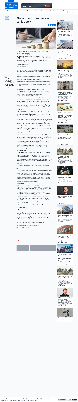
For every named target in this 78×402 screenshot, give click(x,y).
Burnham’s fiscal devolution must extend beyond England (65, 72)
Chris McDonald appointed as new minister (65, 196)
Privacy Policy (34, 400)
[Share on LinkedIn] (48, 25)
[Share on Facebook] (53, 25)
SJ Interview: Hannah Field (65, 298)
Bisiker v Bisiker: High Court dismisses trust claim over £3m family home (65, 217)
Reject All (69, 399)
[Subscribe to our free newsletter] (60, 0)
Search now (47, 5)
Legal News (7, 10)
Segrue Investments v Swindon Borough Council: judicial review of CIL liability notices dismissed (65, 93)
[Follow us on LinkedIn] (57, 0)
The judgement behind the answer (65, 318)
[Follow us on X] (59, 0)
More (14, 13)
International (34, 10)
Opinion (12, 10)
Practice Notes (23, 10)
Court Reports (41, 10)
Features (17, 10)
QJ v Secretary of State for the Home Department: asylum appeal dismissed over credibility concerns (64, 136)
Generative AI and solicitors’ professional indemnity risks (65, 176)
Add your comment (33, 25)
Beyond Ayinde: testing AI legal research (64, 32)
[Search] (72, 12)
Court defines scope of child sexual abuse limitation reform (65, 277)
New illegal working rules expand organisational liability (64, 51)
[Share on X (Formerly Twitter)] (51, 25)
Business (29, 10)
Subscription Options (62, 10)
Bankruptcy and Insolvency (23, 232)
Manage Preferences (62, 399)
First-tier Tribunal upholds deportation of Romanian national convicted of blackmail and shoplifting (64, 256)
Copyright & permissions (24, 227)
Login (6, 0)
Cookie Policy (26, 400)
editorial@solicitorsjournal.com (31, 225)
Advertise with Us (8, 13)
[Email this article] (55, 25)
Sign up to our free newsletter (68, 0)
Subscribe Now (11, 0)
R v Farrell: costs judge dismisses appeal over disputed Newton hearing (64, 158)
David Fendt (8, 21)
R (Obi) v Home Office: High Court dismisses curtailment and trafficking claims (65, 236)
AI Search (47, 10)
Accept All (75, 399)
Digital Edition (53, 10)
